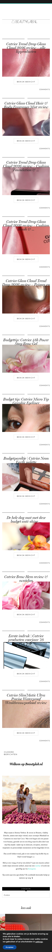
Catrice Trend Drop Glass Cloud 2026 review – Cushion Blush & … (26, 225)
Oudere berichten (10, 753)
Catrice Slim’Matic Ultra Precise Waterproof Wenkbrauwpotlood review (26, 699)
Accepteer (10, 947)
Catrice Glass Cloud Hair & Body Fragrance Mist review (26, 105)
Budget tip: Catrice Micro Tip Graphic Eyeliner (26, 401)
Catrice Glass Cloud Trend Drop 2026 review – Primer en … (26, 285)
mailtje (38, 866)
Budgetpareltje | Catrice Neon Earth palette (26, 460)
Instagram (32, 869)
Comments (44, 89)
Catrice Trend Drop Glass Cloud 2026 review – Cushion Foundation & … (26, 166)
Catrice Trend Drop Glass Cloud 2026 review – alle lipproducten (26, 48)
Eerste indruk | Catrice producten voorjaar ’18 (26, 638)
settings (39, 942)
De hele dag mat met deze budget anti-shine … (26, 519)
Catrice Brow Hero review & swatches (26, 579)
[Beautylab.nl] (26, 15)
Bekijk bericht (26, 82)
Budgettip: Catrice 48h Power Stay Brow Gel (26, 342)
